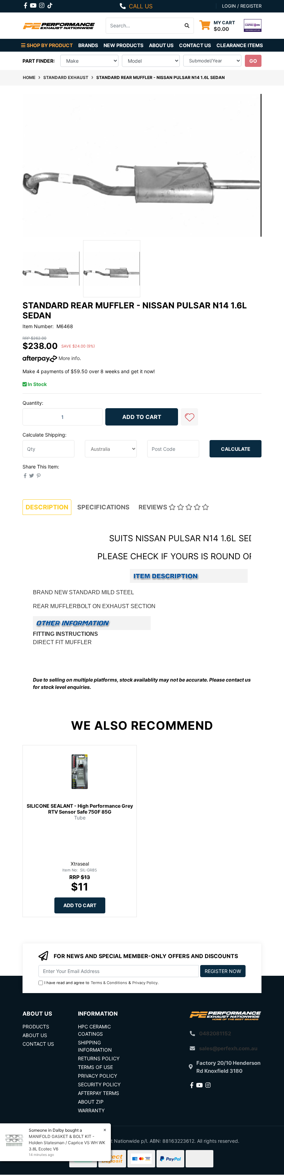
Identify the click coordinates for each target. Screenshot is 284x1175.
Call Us (141, 6)
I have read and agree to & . (101, 982)
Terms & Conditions (109, 982)
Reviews (154, 507)
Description (47, 507)
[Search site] (187, 26)
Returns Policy (98, 1058)
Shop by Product (50, 45)
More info (68, 358)
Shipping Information (95, 1046)
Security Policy (99, 1084)
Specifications (103, 507)
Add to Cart (141, 416)
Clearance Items (239, 45)
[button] (189, 417)
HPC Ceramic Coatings (94, 1030)
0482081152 (215, 1033)
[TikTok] (50, 4)
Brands (88, 45)
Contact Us (195, 45)
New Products (123, 45)
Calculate (235, 449)
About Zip (91, 1102)
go (253, 61)
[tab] (47, 507)
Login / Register (241, 6)
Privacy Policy (145, 982)
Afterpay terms (98, 1093)
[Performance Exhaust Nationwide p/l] (59, 25)
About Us (161, 45)
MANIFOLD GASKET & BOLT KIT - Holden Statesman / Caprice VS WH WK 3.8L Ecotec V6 (67, 1142)
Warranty (91, 1110)
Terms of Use (95, 1067)
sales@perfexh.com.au (228, 1048)
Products (36, 1026)
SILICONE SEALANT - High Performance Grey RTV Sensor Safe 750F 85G (80, 809)
